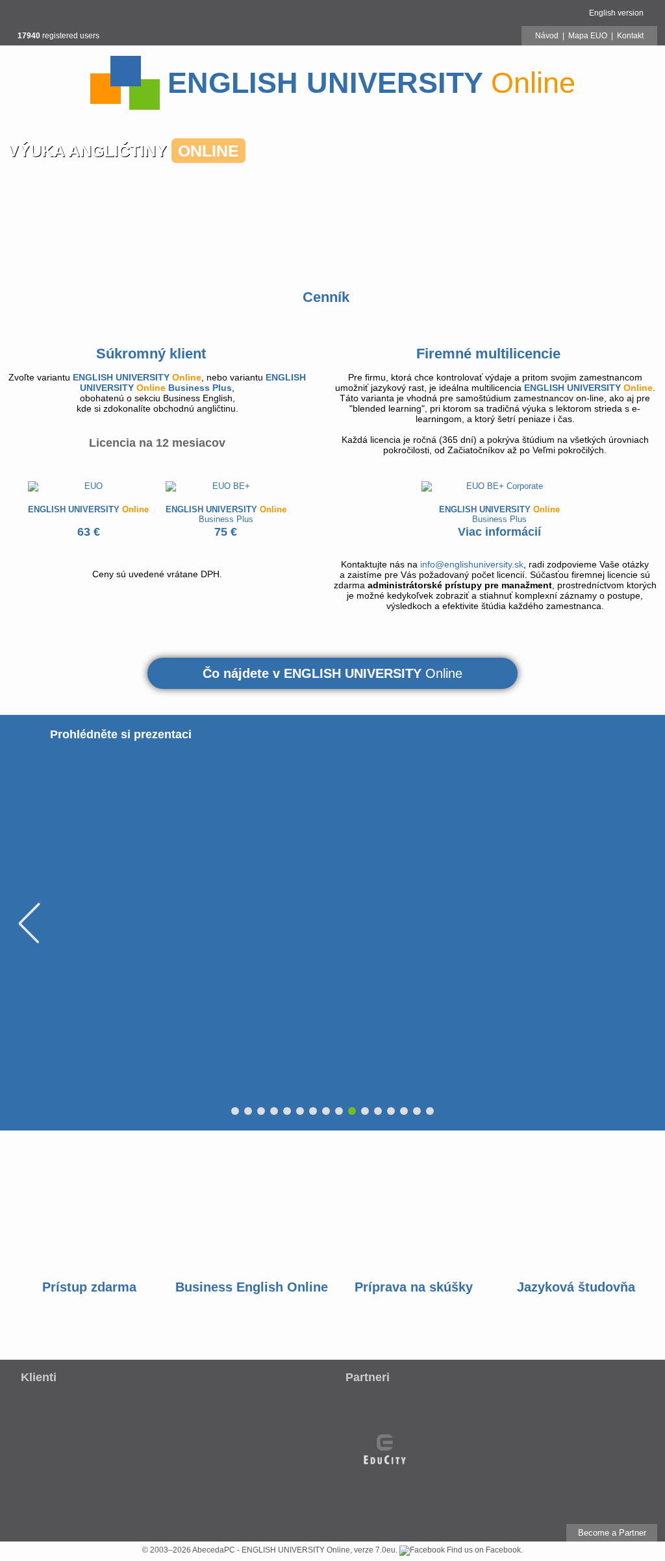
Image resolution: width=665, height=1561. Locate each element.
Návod (546, 35)
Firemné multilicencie (488, 353)
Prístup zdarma (89, 1287)
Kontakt (630, 35)
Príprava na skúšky (414, 1287)
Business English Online (251, 1287)
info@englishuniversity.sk (471, 564)
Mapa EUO (587, 35)
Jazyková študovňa (576, 1287)
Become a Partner (612, 1533)
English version (616, 13)
